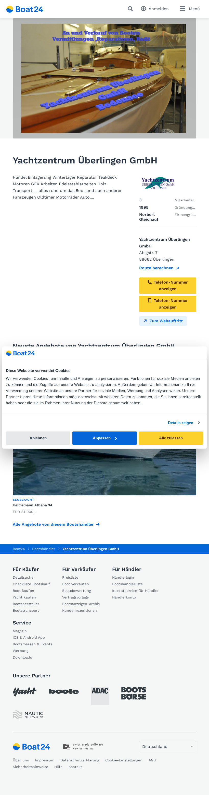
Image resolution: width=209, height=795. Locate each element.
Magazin (20, 631)
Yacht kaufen (24, 597)
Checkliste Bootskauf (31, 584)
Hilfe (58, 767)
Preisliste (70, 577)
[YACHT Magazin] (25, 691)
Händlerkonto (124, 597)
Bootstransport (26, 610)
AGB (152, 760)
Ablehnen (38, 438)
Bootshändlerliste (127, 584)
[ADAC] (100, 696)
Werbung (20, 651)
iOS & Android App (29, 637)
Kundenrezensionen (79, 610)
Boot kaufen (23, 591)
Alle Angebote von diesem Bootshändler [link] (53, 524)
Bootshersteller (26, 604)
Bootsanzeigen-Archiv (81, 604)
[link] (82, 747)
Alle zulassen (171, 438)
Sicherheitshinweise (30, 767)
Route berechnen (156, 268)
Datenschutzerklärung (79, 760)
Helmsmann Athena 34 (32, 505)
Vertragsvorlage (75, 597)
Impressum (44, 760)
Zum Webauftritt (166, 320)
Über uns (21, 760)
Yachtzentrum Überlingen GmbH (90, 549)
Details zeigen (180, 423)
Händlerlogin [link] (123, 577)
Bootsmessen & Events (32, 644)
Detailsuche (23, 577)
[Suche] (131, 8)
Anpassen (102, 438)
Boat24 (19, 549)
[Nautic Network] (28, 715)
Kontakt (75, 767)
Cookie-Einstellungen (123, 760)
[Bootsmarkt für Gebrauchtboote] (25, 9)
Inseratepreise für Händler (135, 591)
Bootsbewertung (76, 591)
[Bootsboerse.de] (133, 693)
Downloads (22, 657)
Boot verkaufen (75, 584)
